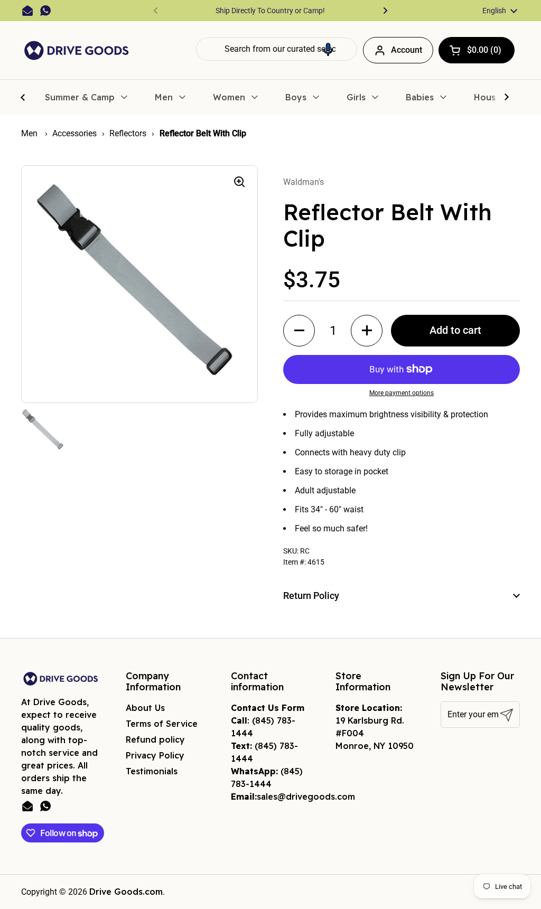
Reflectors (127, 133)
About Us (145, 707)
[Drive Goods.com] (76, 50)
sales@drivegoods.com (306, 796)
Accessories (74, 133)
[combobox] (276, 49)
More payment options (401, 393)
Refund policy (155, 739)
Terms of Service (162, 723)
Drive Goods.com (126, 891)
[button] (328, 49)
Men (30, 133)
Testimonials (152, 771)
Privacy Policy (155, 755)
